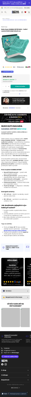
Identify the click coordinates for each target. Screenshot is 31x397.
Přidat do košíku (20, 86)
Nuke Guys (7, 18)
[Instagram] (6, 364)
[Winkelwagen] (29, 12)
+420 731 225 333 (18, 101)
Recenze (11, 108)
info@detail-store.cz (10, 350)
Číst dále (27, 8)
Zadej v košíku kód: (18, 4)
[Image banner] (12, 272)
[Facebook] (2, 364)
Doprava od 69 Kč (7, 81)
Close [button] (15, 370)
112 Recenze (20, 67)
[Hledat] (5, 12)
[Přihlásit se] (22, 12)
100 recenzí (20, 8)
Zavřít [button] (29, 3)
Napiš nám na (11, 352)
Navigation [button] (2, 12)
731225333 (6, 348)
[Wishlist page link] (25, 12)
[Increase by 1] (9, 86)
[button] (14, 393)
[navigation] (12, 59)
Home (3, 18)
